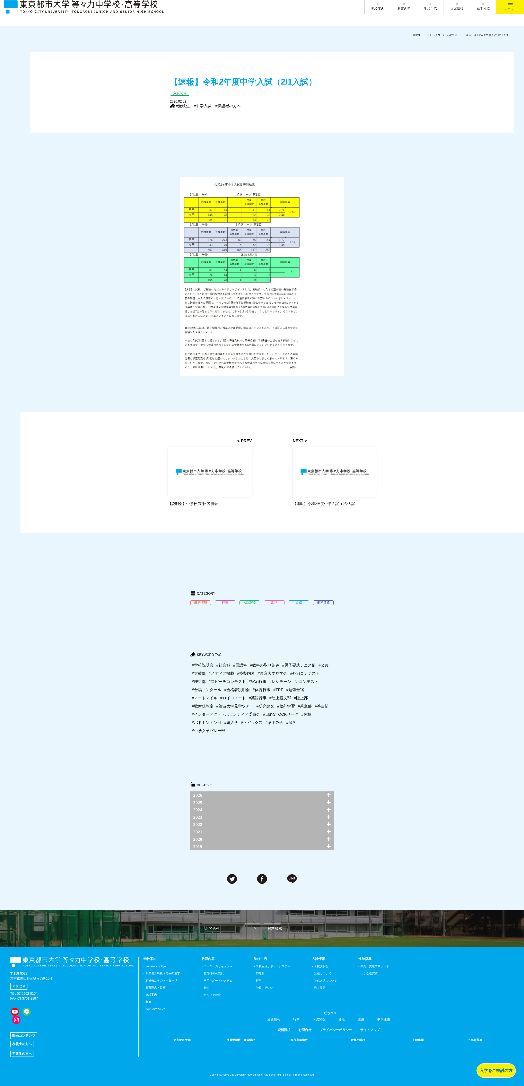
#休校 (306, 714)
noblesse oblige (156, 966)
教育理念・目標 (156, 987)
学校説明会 (321, 966)
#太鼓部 (199, 673)
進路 (361, 1019)
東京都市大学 (182, 1040)
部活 (341, 1019)
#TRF (278, 690)
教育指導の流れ (214, 973)
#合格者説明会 (237, 690)
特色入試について (325, 980)
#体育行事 (261, 690)
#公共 (323, 665)
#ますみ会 (274, 722)
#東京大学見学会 (272, 673)
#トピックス (252, 722)
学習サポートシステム (218, 980)
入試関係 (318, 1019)
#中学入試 (202, 106)
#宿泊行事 (258, 681)
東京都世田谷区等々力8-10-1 (31, 978)
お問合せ (212, 929)
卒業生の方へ (22, 1053)
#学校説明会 (202, 665)
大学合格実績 (369, 973)
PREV (246, 440)
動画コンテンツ (23, 1035)
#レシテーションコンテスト (293, 681)
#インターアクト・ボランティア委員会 (226, 714)
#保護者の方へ (228, 106)
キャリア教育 (212, 995)
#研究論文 (265, 706)
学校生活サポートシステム (273, 966)
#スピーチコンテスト (227, 681)
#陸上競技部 (280, 698)
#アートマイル (204, 698)
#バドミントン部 (206, 722)
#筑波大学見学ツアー (235, 706)
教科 (206, 987)
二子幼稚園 (416, 1040)
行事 (259, 980)
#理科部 (199, 681)
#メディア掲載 (221, 673)
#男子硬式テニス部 (299, 665)
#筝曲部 (322, 706)
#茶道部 (305, 706)
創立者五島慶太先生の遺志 (163, 973)
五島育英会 (475, 1040)
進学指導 (483, 8)
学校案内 (377, 8)
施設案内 (151, 994)
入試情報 (456, 8)
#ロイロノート (233, 698)
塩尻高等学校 (299, 1040)
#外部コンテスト (305, 673)
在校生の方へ (22, 1044)
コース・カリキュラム (218, 966)
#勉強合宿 (295, 690)
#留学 (291, 722)
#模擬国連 (246, 673)
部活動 (260, 973)
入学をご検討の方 (496, 1070)
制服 (148, 1002)
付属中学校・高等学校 (240, 1040)
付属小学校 (358, 1040)
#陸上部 (301, 698)
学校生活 (430, 8)
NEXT (298, 440)
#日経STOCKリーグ (280, 714)
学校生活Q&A (264, 987)
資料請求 (275, 929)
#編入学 (231, 722)
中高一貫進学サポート (374, 966)
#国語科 (240, 665)
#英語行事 (258, 698)
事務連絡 (383, 1019)
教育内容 (404, 8)
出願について (322, 973)
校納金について (156, 1009)
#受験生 (183, 106)
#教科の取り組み (264, 665)
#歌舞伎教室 (202, 706)
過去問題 (319, 987)
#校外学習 (286, 706)
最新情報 (273, 1019)
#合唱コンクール (206, 690)
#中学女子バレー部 (208, 731)
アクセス (18, 986)
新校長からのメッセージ (161, 980)
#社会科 (223, 665)
